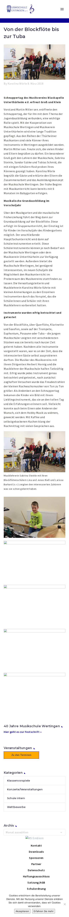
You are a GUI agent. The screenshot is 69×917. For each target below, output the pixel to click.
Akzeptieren (22, 911)
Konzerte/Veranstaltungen (25, 789)
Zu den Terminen (21, 755)
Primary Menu (62, 9)
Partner (36, 864)
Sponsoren (36, 858)
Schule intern (16, 798)
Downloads (36, 851)
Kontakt (36, 845)
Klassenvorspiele (18, 780)
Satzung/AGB (36, 882)
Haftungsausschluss (36, 876)
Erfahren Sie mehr (44, 911)
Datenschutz (36, 870)
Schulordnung (36, 888)
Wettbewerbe (16, 807)
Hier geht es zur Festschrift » (23, 732)
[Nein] (64, 904)
